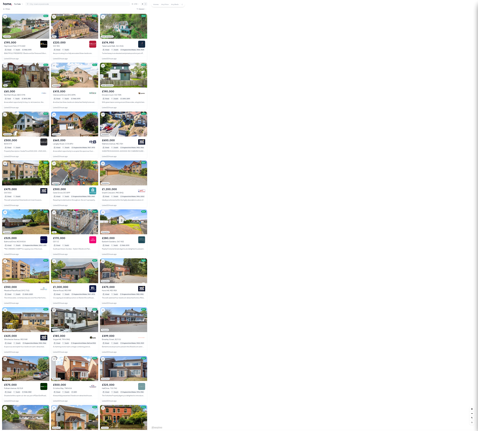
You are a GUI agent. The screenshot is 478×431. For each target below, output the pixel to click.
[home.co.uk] (7, 4)
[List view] (145, 3)
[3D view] (472, 422)
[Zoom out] (472, 413)
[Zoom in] (472, 409)
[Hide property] (10, 17)
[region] (314, 215)
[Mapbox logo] (156, 427)
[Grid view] (142, 3)
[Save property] (5, 17)
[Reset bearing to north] (472, 418)
